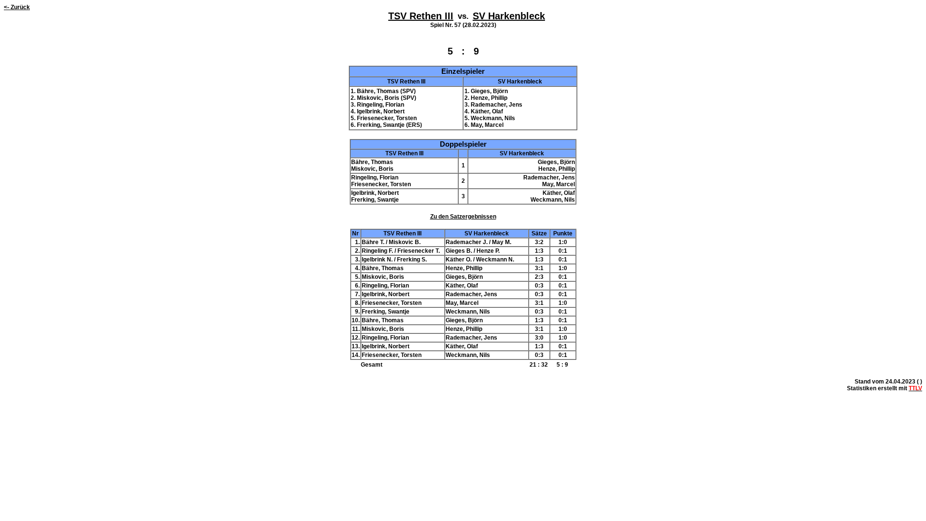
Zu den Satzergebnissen (463, 216)
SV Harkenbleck (509, 16)
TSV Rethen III (420, 16)
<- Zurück (17, 7)
